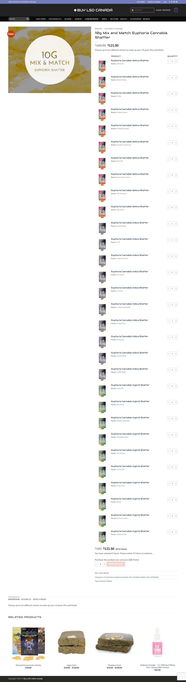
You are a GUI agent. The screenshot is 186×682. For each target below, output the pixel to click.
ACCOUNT (141, 2)
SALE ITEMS (40, 19)
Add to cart (116, 564)
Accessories (135, 19)
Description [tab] (13, 599)
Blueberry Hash (114, 665)
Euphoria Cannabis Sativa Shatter (130, 60)
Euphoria (102, 581)
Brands (146, 19)
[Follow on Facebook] (169, 2)
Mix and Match (134, 577)
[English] (132, 10)
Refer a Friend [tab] (39, 599)
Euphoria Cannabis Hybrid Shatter (130, 385)
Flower (68, 19)
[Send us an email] (176, 2)
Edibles (78, 19)
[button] (163, 10)
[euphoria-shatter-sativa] (102, 66)
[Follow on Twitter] (174, 2)
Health (123, 19)
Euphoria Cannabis (114, 29)
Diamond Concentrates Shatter (28, 665)
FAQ (165, 2)
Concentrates (91, 19)
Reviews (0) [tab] (26, 599)
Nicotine (114, 19)
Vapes (104, 19)
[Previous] (8, 649)
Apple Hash (71, 665)
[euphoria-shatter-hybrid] (102, 391)
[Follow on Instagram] (171, 2)
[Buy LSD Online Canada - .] (93, 10)
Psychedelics (55, 19)
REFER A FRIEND (154, 2)
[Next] (178, 649)
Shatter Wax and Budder (149, 577)
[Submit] (27, 19)
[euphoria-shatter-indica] (102, 228)
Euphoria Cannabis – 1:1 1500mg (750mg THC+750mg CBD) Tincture (157, 666)
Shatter (109, 581)
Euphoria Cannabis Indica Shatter (129, 222)
